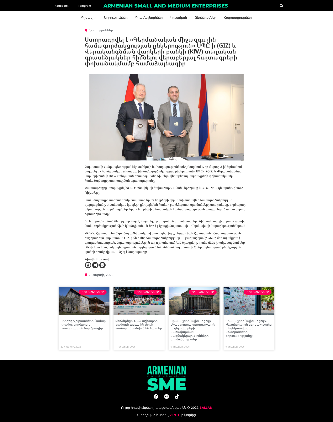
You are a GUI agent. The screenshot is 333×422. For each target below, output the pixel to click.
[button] (281, 6)
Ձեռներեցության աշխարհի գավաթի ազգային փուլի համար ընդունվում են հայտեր (138, 324)
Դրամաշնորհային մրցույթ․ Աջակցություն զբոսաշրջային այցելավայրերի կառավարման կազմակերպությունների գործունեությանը (193, 330)
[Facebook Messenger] (102, 265)
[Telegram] (95, 265)
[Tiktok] (177, 396)
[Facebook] (88, 265)
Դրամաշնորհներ (149, 17)
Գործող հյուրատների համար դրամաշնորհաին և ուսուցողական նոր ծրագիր (83, 324)
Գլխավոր (88, 17)
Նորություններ (116, 17)
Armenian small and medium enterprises (165, 6)
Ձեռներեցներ (205, 17)
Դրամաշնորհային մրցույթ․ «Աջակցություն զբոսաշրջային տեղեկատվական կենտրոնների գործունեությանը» (248, 328)
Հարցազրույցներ (238, 17)
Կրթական (178, 17)
